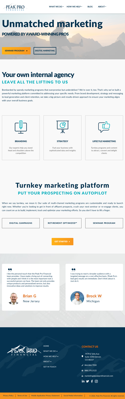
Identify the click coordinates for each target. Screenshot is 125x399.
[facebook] (91, 381)
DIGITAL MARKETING (45, 51)
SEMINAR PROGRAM (104, 223)
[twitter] (87, 381)
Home (46, 346)
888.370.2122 (91, 371)
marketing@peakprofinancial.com (99, 376)
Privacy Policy (8, 396)
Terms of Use (22, 396)
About (101, 7)
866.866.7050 (91, 365)
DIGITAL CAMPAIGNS (20, 223)
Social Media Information (73, 396)
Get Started (61, 242)
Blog (90, 7)
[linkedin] (83, 381)
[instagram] (96, 381)
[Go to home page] (15, 6)
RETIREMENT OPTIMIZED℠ (62, 223)
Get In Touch (49, 367)
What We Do (55, 7)
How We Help (74, 7)
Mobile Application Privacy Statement (45, 396)
